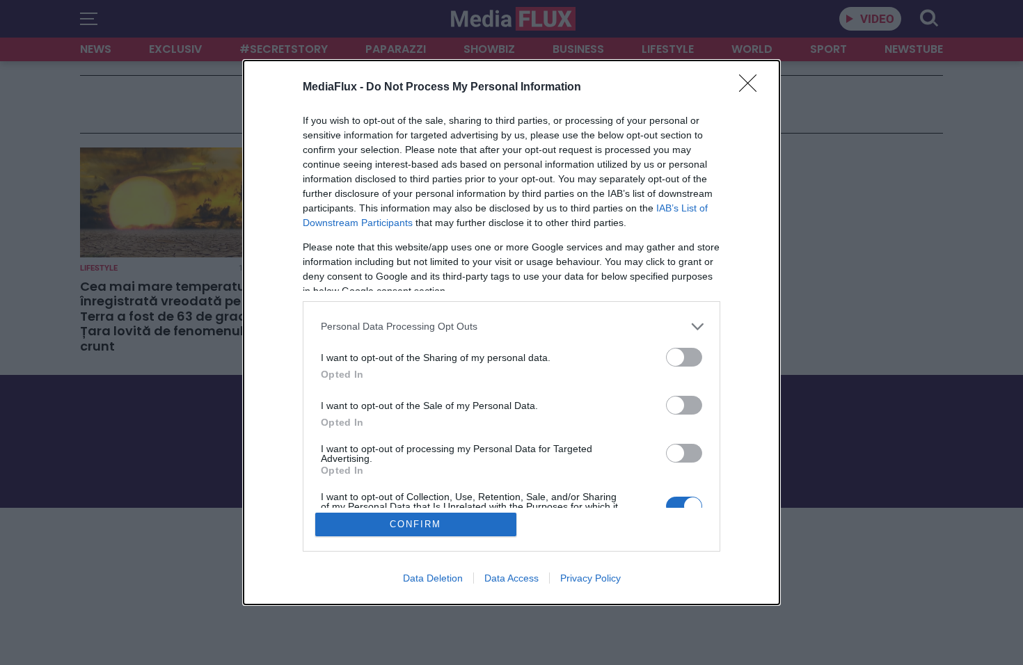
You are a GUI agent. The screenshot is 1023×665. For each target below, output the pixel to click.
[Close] (752, 87)
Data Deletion (433, 578)
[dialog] (511, 333)
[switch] (684, 357)
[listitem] (511, 326)
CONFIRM (415, 524)
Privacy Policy (590, 578)
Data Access (511, 578)
